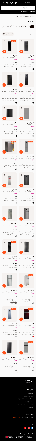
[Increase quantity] (21, 51)
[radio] (33, 69)
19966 (28, 382)
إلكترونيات (30, 393)
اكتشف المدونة (16, 417)
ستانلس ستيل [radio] (30, 270)
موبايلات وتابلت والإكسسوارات (25, 399)
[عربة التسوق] (2, 3)
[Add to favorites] (21, 41)
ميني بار (26, 27)
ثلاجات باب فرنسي (18, 27)
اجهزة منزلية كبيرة (24, 16)
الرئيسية (32, 16)
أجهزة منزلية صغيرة (28, 402)
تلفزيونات (30, 407)
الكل (32, 27)
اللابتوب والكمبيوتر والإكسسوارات (24, 405)
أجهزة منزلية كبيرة (28, 396)
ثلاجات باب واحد (7, 27)
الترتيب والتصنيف (9, 34)
